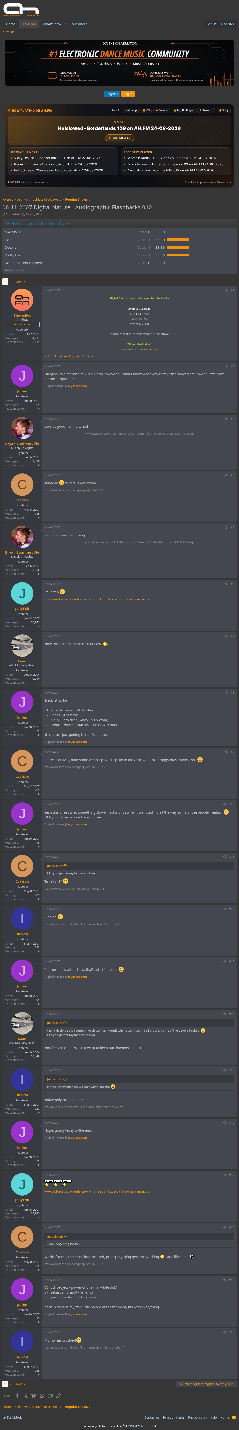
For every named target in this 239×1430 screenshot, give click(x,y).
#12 (231, 909)
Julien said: (54, 866)
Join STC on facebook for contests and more (121, 599)
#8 (232, 693)
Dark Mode (14, 1417)
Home (11, 23)
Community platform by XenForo (120, 1426)
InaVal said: (55, 1236)
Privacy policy (197, 1417)
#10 (231, 804)
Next (19, 282)
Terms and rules (174, 1417)
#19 (231, 1280)
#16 (231, 1123)
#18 (231, 1227)
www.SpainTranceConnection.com (66, 599)
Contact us (151, 1417)
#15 (231, 1070)
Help (213, 1417)
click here (153, 349)
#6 (232, 584)
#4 (232, 475)
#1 (232, 290)
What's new (52, 23)
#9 (232, 752)
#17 (231, 1175)
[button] (65, 24)
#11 (231, 857)
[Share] (226, 290)
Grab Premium (57, 356)
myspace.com (77, 386)
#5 (232, 527)
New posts (9, 32)
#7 (232, 636)
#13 (231, 961)
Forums (29, 23)
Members (79, 23)
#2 (232, 366)
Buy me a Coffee (80, 356)
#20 (231, 1332)
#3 (232, 419)
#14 (231, 1014)
